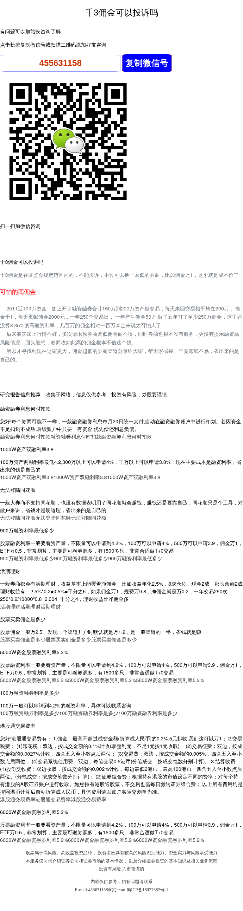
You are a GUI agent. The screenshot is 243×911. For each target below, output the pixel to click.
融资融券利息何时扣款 (25, 436)
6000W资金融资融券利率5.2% (34, 839)
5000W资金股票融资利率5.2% (34, 680)
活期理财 (10, 606)
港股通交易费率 (17, 799)
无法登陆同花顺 (17, 517)
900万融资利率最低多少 (27, 558)
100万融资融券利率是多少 (29, 713)
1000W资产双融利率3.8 (26, 477)
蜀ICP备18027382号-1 (147, 890)
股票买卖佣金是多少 (23, 639)
